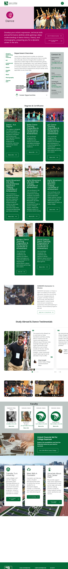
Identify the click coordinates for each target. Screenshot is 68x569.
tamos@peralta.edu (41, 424)
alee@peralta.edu (11, 424)
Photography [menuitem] (10, 77)
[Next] (60, 372)
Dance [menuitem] (7, 67)
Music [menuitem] (7, 74)
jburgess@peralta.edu (27, 425)
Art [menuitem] (7, 60)
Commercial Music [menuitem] (9, 63)
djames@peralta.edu (56, 424)
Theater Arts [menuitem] (8, 81)
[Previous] (55, 372)
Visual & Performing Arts (56, 86)
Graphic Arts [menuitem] (8, 71)
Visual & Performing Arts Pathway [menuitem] (9, 55)
